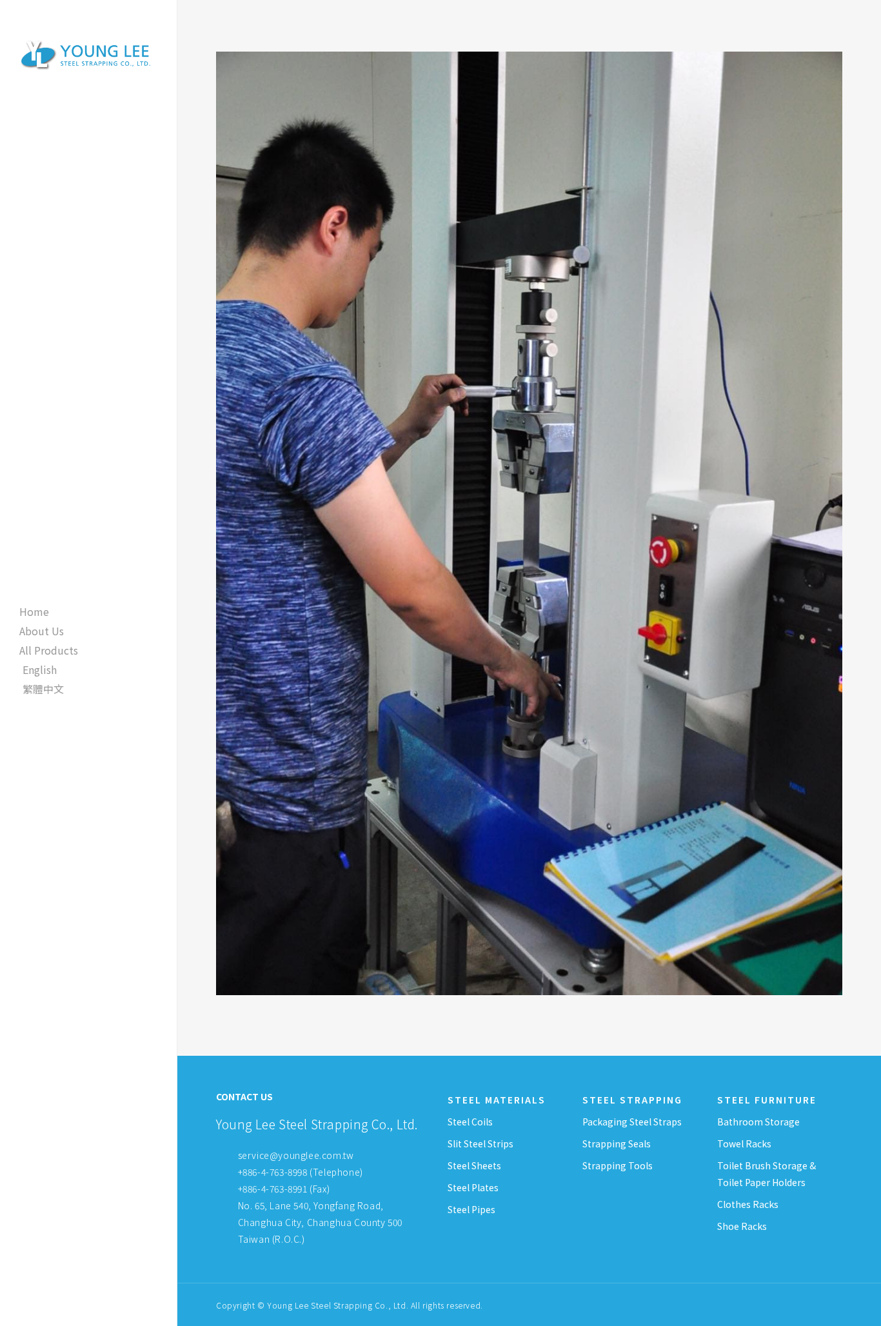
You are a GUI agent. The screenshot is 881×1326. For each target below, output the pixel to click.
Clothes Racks (747, 1204)
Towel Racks (744, 1143)
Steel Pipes (471, 1209)
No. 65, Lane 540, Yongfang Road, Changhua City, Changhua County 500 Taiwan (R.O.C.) (318, 1222)
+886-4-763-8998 (273, 1171)
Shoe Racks (742, 1226)
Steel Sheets (474, 1165)
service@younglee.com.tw (296, 1155)
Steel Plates (473, 1187)
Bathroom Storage (758, 1121)
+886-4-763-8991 (273, 1188)
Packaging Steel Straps (632, 1121)
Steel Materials (497, 1099)
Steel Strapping (632, 1099)
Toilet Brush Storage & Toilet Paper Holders (766, 1174)
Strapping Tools (617, 1165)
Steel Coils (470, 1121)
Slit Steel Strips (480, 1143)
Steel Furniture (767, 1099)
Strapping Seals (616, 1143)
